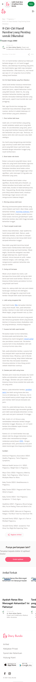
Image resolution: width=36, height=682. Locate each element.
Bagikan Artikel (16, 535)
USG (22, 441)
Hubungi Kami (9, 657)
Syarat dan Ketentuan (12, 653)
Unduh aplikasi (18, 559)
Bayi (3, 19)
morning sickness (23, 212)
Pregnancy (10, 19)
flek (16, 305)
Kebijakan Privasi (10, 649)
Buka (31, 4)
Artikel (6, 644)
